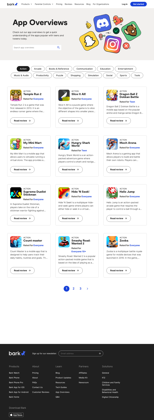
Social (109, 75)
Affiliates (83, 373)
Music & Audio (21, 75)
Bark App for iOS (16, 387)
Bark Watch (14, 373)
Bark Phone (14, 377)
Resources (60, 382)
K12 (103, 377)
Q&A (58, 397)
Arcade (38, 69)
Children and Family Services (111, 383)
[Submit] (99, 353)
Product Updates (63, 377)
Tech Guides (61, 387)
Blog (58, 373)
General (105, 373)
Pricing (35, 373)
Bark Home (14, 397)
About (35, 377)
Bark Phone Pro (16, 382)
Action (23, 69)
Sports (123, 75)
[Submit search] (58, 47)
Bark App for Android (19, 392)
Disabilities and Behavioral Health (110, 390)
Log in (125, 4)
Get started (138, 4)
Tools (137, 75)
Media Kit (83, 377)
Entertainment (125, 69)
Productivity (42, 75)
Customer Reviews (40, 392)
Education (105, 69)
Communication (85, 69)
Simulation (93, 75)
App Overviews (62, 392)
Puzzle (59, 75)
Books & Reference (59, 69)
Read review (20, 120)
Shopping (75, 75)
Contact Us (37, 387)
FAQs (34, 382)
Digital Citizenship (110, 397)
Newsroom (84, 382)
